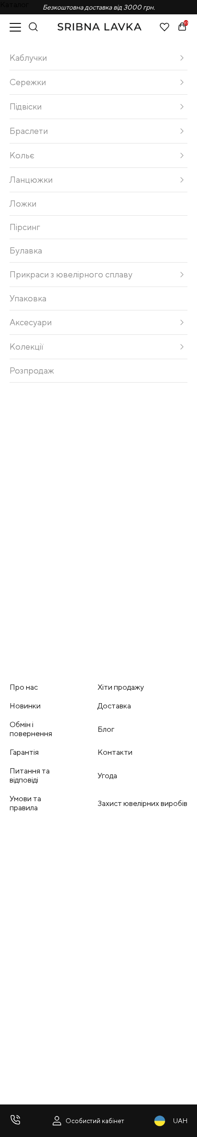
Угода (107, 775)
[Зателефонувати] (15, 1120)
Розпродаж (32, 370)
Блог (106, 729)
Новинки (25, 705)
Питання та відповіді (30, 775)
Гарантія (24, 752)
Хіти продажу (121, 687)
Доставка (114, 705)
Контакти (115, 752)
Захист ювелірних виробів (142, 803)
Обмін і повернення (31, 729)
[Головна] (99, 26)
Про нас (24, 687)
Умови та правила (25, 803)
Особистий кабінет (95, 1121)
